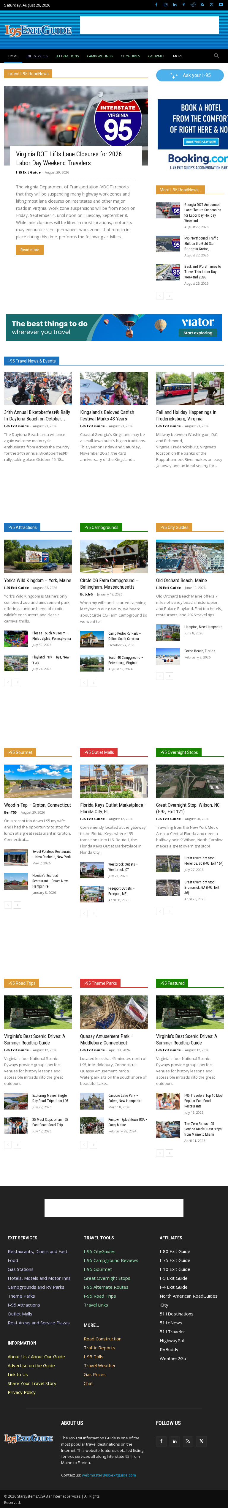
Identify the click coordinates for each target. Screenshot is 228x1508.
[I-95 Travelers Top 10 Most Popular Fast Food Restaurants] (168, 1101)
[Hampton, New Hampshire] (168, 632)
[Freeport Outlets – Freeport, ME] (92, 894)
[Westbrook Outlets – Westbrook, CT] (92, 870)
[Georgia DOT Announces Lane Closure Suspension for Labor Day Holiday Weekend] (168, 210)
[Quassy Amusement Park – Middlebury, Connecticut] (114, 1012)
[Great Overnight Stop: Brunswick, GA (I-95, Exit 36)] (168, 888)
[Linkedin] (175, 5)
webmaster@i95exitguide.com (109, 1475)
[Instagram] (165, 5)
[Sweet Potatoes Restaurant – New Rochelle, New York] (16, 857)
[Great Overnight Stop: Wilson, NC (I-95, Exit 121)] (190, 781)
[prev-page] (160, 296)
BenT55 (10, 812)
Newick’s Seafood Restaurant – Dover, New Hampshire (50, 881)
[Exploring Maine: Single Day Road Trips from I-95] (16, 1101)
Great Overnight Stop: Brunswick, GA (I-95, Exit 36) (201, 887)
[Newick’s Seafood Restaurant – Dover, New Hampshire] (16, 881)
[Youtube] (221, 5)
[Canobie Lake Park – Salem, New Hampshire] (92, 1101)
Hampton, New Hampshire (203, 627)
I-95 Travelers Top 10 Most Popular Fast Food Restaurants (203, 1100)
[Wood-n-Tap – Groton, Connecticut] (38, 781)
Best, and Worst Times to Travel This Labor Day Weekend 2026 (202, 271)
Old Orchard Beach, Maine (181, 580)
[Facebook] (156, 5)
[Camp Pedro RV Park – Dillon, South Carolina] (92, 639)
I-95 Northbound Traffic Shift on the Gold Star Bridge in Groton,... (201, 243)
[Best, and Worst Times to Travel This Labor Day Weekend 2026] (168, 272)
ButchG (86, 594)
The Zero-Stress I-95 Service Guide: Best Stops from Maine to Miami (203, 1129)
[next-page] (169, 296)
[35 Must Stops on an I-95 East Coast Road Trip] (16, 1125)
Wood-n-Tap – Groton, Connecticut (37, 805)
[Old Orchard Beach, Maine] (190, 556)
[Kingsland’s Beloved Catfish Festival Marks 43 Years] (114, 388)
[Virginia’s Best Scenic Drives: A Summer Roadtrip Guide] (38, 1012)
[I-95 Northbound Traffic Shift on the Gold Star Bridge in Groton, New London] (168, 244)
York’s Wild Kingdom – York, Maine (37, 580)
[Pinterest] (184, 5)
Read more (29, 250)
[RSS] (202, 5)
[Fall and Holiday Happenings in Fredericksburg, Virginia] (190, 388)
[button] (217, 56)
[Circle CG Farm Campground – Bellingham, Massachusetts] (114, 556)
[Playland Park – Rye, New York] (16, 663)
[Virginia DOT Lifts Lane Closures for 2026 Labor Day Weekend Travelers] (76, 126)
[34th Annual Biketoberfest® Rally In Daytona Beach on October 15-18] (38, 388)
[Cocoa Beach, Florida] (168, 656)
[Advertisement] (149, 25)
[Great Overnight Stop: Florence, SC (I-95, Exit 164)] (168, 863)
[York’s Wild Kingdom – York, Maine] (38, 556)
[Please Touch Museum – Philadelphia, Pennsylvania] (16, 639)
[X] (211, 5)
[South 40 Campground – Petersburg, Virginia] (92, 663)
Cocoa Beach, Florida (199, 651)
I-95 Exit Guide (28, 172)
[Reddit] (193, 5)
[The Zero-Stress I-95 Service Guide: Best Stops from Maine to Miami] (168, 1129)
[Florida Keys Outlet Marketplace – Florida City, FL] (114, 781)
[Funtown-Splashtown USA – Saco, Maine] (92, 1125)
